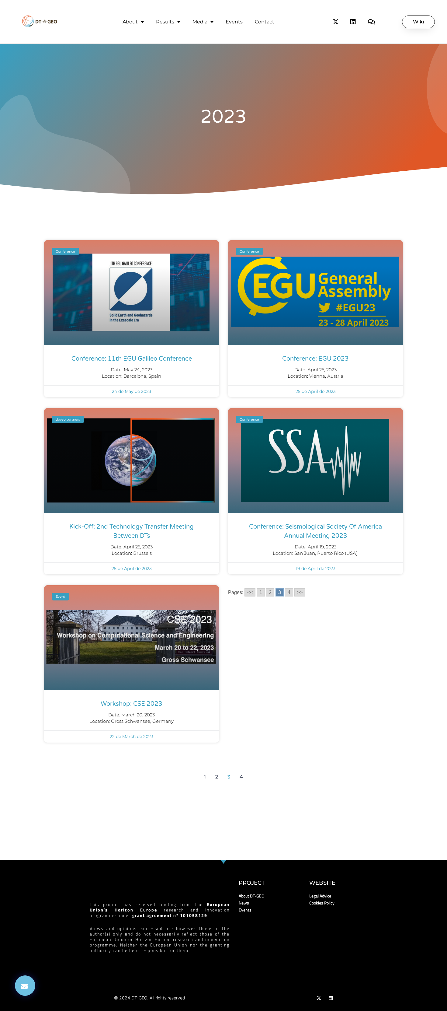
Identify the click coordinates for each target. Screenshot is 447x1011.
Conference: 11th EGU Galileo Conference (131, 358)
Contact (264, 22)
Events (234, 22)
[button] (25, 985)
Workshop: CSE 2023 (131, 704)
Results (165, 22)
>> (300, 592)
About (130, 22)
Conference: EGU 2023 (315, 358)
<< (250, 592)
